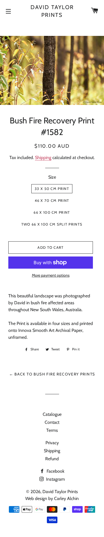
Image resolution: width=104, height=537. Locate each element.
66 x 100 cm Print (52, 212)
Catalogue (52, 414)
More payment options (51, 275)
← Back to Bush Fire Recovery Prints (52, 374)
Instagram (55, 479)
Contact (52, 422)
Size (52, 177)
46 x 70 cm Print (52, 200)
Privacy (52, 442)
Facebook (54, 471)
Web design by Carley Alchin (52, 498)
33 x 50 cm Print (52, 188)
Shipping (43, 157)
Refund (52, 458)
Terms (52, 430)
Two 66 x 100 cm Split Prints (51, 224)
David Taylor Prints (52, 11)
